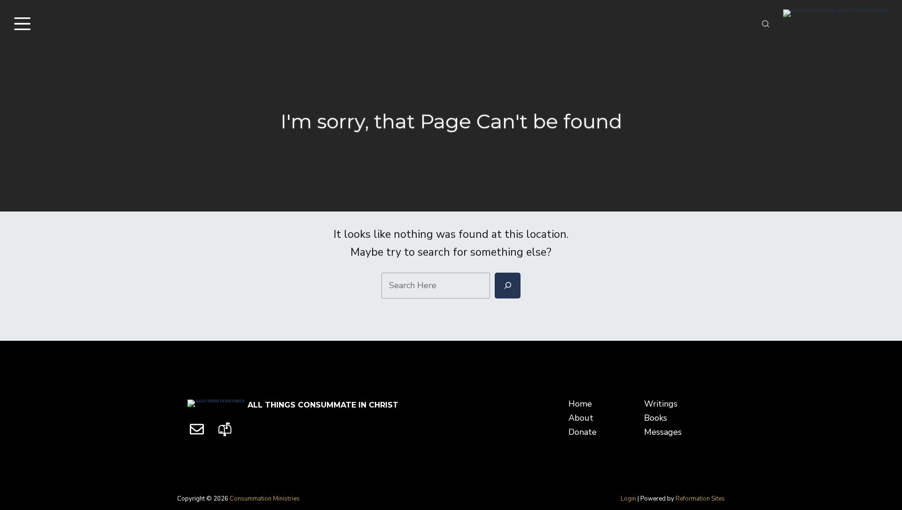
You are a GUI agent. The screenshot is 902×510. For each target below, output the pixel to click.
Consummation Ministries (265, 498)
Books (655, 418)
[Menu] (24, 24)
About (580, 418)
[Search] (765, 23)
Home (580, 403)
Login (628, 498)
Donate (582, 432)
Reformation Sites (700, 498)
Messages (663, 432)
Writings (660, 403)
